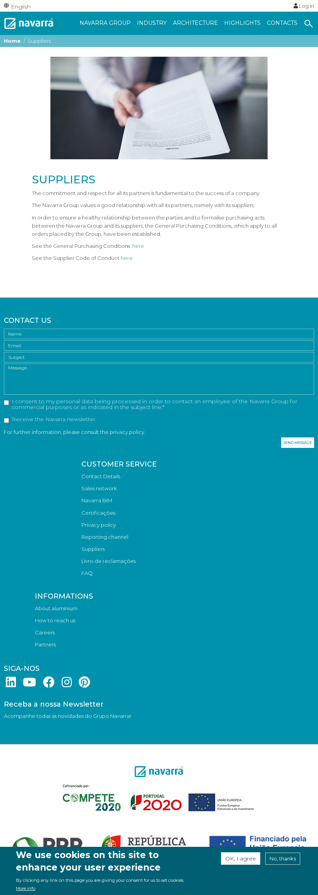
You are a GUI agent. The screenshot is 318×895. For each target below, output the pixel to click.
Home (12, 41)
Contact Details (100, 476)
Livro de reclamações (108, 561)
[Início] (29, 22)
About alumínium (56, 608)
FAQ (87, 573)
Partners (45, 644)
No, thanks (283, 858)
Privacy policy (98, 525)
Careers (45, 632)
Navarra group (105, 22)
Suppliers (93, 549)
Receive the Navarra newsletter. (54, 419)
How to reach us (55, 620)
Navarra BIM (96, 500)
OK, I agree (240, 858)
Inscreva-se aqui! (24, 728)
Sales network (99, 488)
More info (25, 888)
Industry (152, 22)
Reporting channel (104, 537)
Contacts (282, 22)
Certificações (98, 513)
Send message (297, 443)
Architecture (195, 22)
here (138, 246)
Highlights (242, 22)
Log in (306, 6)
